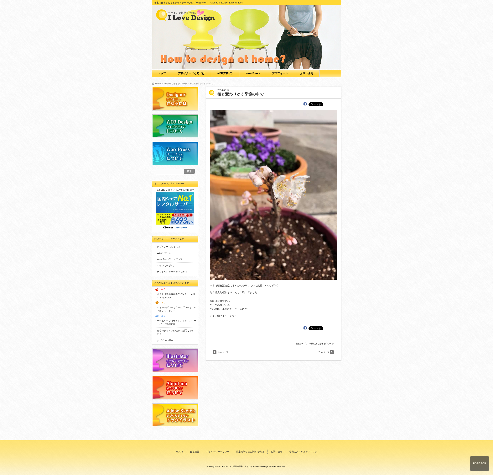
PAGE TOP (479, 463)
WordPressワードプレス (169, 259)
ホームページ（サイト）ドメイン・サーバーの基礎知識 (176, 322)
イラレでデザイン (166, 265)
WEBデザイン (225, 73)
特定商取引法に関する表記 (250, 451)
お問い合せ (307, 73)
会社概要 (194, 451)
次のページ (324, 352)
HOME (158, 84)
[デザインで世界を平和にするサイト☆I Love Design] (187, 20)
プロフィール (280, 73)
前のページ (222, 352)
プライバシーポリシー (217, 451)
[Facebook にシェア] (305, 104)
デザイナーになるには (191, 73)
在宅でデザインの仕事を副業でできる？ (175, 332)
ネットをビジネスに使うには (172, 272)
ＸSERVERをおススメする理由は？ (175, 190)
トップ (162, 73)
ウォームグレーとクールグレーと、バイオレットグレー (176, 309)
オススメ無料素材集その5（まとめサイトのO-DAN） (176, 296)
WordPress (253, 73)
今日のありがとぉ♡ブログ (175, 84)
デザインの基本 (165, 340)
